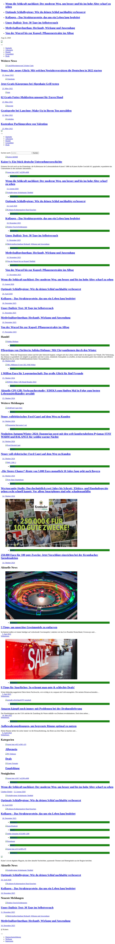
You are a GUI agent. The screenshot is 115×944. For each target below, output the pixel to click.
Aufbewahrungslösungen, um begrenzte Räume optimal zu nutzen (38, 726)
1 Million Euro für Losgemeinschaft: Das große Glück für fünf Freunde (42, 373)
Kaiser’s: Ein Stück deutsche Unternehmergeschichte (31, 161)
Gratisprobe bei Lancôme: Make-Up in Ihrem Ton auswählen (36, 110)
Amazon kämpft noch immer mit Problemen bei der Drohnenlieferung (41, 708)
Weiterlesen (5, 636)
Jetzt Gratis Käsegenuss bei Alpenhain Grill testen (30, 83)
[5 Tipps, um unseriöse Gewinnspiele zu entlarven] (57, 595)
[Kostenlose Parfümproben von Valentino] (57, 119)
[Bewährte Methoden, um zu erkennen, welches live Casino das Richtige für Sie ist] (57, 849)
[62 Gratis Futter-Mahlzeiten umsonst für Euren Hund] (57, 92)
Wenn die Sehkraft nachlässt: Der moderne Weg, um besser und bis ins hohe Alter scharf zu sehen (57, 279)
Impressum (9, 941)
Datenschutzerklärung (13, 937)
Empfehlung (12, 768)
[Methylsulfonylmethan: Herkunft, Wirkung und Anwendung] (57, 244)
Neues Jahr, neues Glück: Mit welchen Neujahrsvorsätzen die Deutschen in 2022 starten (51, 70)
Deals (7, 56)
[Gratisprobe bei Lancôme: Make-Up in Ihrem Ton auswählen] (57, 106)
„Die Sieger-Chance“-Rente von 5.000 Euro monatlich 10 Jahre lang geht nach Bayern (50, 471)
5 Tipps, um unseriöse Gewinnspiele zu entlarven (29, 627)
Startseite (8, 48)
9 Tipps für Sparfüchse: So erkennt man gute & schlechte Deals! (38, 687)
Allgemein (9, 50)
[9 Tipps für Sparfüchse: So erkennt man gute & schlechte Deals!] (57, 659)
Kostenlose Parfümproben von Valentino (24, 123)
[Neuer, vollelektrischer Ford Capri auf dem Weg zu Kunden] (57, 408)
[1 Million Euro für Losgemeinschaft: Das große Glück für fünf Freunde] (57, 365)
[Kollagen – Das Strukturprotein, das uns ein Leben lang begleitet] (57, 210)
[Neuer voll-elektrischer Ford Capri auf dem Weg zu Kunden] (57, 445)
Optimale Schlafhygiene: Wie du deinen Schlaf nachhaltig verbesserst (45, 12)
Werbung (8, 939)
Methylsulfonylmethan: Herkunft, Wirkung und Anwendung (40, 27)
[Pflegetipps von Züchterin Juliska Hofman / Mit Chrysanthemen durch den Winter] (57, 342)
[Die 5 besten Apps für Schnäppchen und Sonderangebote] (57, 834)
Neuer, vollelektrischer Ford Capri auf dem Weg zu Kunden (35, 416)
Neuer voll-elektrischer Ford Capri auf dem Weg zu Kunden (36, 453)
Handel (8, 52)
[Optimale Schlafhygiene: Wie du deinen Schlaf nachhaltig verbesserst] (57, 193)
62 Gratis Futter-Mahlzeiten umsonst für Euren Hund (32, 97)
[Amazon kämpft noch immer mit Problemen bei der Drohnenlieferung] (57, 700)
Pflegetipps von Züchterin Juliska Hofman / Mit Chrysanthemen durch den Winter (48, 350)
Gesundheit (9, 54)
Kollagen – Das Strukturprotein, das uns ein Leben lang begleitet (42, 17)
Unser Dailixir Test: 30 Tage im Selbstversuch (31, 22)
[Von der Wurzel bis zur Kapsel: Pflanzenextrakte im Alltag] (57, 261)
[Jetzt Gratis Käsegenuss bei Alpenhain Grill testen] (57, 79)
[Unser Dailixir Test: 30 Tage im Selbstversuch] (57, 227)
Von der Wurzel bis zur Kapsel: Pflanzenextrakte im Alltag (39, 33)
